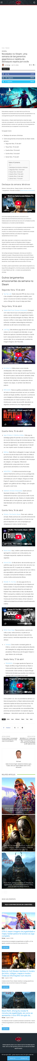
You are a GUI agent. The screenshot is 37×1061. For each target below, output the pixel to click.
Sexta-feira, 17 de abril (16, 178)
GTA (18, 806)
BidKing (6, 452)
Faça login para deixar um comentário (18, 904)
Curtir (32, 74)
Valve (31, 719)
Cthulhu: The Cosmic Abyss (12, 514)
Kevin (3, 978)
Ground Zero (7, 562)
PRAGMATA (9, 663)
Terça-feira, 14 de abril (16, 172)
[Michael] (3, 65)
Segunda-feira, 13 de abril (17, 169)
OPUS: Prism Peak (9, 630)
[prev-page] (3, 892)
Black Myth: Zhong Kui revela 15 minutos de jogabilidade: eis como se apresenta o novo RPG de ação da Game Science (18, 884)
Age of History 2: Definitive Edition (14, 435)
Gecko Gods (7, 550)
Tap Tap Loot (7, 294)
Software (17, 719)
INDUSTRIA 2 (7, 471)
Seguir (32, 77)
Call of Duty (18, 843)
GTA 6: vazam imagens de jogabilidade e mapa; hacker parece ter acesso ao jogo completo (18, 810)
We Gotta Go (7, 368)
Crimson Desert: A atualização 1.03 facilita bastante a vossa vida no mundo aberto (9, 740)
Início (3, 48)
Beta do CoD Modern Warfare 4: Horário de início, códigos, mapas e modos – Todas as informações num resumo (18, 847)
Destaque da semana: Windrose (19, 167)
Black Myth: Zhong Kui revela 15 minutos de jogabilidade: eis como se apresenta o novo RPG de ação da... (17, 1013)
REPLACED (7, 390)
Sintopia (8, 644)
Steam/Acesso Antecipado (27, 190)
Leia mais (5, 947)
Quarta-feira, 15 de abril (16, 174)
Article (8, 719)
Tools (27, 719)
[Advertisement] (18, 25)
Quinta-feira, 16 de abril (16, 176)
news (12, 719)
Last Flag (6, 329)
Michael (8, 65)
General (7, 48)
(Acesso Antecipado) (15, 310)
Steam (22, 719)
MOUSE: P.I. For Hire (10, 582)
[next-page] (6, 892)
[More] (22, 728)
